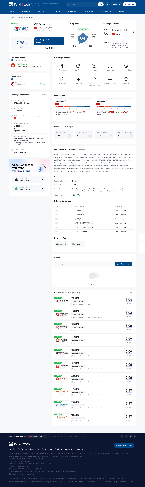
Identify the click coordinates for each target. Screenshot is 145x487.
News (57, 11)
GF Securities (28, 17)
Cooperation (79, 449)
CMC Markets (91, 482)
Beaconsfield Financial (29, 478)
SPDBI (101, 482)
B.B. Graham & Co (100, 478)
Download (131, 4)
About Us (123, 11)
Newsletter (72, 11)
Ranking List (42, 11)
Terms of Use (34, 449)
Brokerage (25, 11)
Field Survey (88, 11)
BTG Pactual (72, 478)
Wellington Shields (50, 482)
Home (11, 11)
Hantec (112, 478)
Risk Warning (22, 449)
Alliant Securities (35, 482)
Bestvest (123, 482)
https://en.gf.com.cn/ (21, 152)
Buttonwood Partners (76, 482)
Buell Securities (59, 478)
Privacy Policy (47, 449)
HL (50, 478)
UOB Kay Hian (14, 478)
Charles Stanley (111, 482)
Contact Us (68, 449)
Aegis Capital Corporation (18, 482)
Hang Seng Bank (85, 478)
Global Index (106, 11)
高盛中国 (63, 482)
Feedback (58, 449)
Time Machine (49, 48)
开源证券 (43, 478)
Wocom (120, 478)
